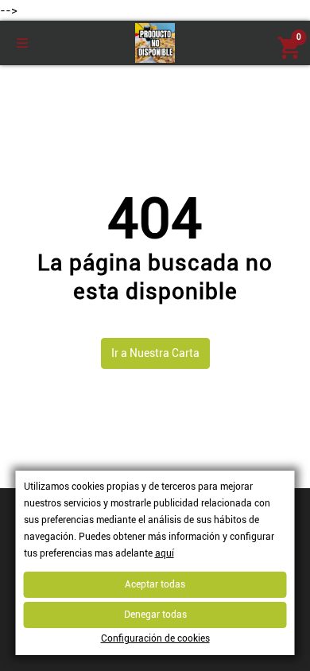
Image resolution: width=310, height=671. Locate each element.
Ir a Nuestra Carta (155, 353)
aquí (164, 553)
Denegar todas (155, 614)
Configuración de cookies (155, 638)
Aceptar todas (155, 584)
